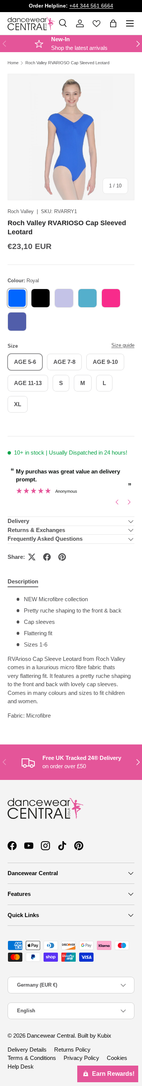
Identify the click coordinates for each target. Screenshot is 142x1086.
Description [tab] (23, 581)
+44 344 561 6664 (91, 6)
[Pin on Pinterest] (62, 557)
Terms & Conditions (32, 1058)
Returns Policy (72, 1049)
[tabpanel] (71, 657)
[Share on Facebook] (47, 557)
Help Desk (21, 1066)
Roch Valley (21, 211)
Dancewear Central (51, 1035)
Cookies (117, 1058)
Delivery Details (27, 1049)
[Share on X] (31, 557)
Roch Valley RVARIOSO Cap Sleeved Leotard (67, 63)
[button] (113, 23)
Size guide (122, 345)
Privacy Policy (81, 1058)
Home (13, 63)
